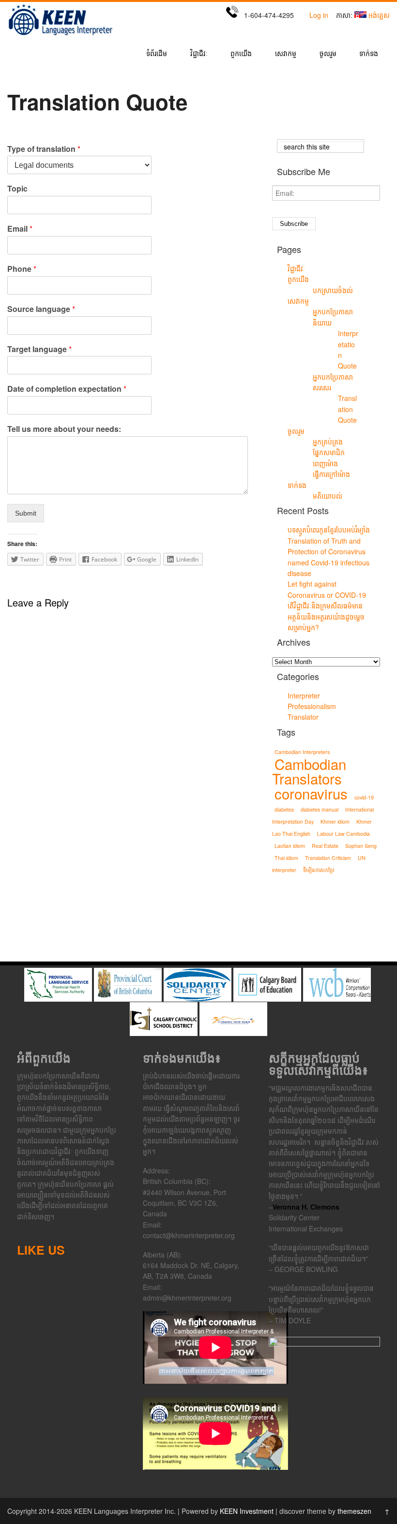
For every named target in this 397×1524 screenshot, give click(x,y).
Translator (303, 717)
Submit (25, 513)
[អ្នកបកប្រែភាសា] (60, 35)
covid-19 (364, 797)
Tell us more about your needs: (64, 429)
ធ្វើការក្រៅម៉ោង (331, 474)
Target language (39, 349)
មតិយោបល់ (327, 496)
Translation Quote (347, 409)
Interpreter (304, 695)
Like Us (41, 1249)
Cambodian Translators (309, 771)
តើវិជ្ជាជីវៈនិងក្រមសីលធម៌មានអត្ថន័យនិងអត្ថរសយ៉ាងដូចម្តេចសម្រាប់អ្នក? (326, 616)
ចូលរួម (328, 54)
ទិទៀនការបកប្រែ (319, 869)
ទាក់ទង (368, 54)
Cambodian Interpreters (302, 751)
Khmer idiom (335, 821)
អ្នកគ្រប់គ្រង (328, 441)
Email (19, 229)
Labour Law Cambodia (343, 833)
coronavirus (311, 793)
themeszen (354, 1511)
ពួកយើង (241, 54)
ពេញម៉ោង (325, 463)
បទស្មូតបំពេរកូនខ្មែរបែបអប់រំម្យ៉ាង (329, 529)
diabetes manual (319, 809)
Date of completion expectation (66, 389)
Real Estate (325, 845)
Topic (17, 189)
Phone (21, 269)
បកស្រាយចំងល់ (333, 290)
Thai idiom (286, 857)
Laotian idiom (290, 845)
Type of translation (43, 149)
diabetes (284, 809)
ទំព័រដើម (156, 54)
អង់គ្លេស (379, 15)
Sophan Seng (361, 845)
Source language (41, 309)
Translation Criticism (328, 857)
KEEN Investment (247, 1511)
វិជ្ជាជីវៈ (199, 54)
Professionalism (312, 706)
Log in (318, 15)
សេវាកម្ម (285, 54)
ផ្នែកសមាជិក (329, 452)
